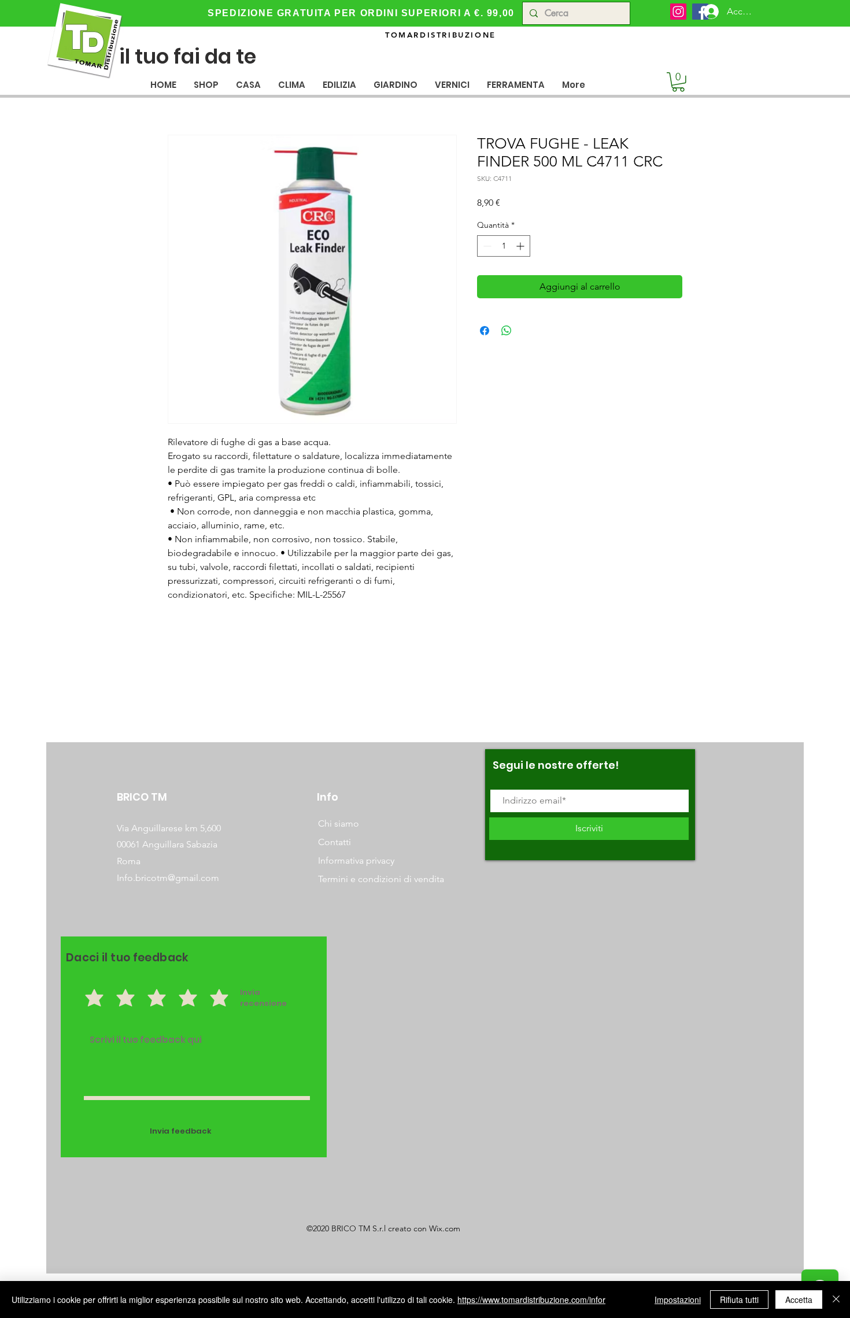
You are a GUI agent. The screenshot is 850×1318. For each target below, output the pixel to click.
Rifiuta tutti (739, 1299)
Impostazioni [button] (678, 1299)
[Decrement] (486, 246)
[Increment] (521, 246)
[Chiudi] (836, 1299)
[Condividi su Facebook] (484, 331)
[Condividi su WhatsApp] (506, 331)
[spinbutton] (503, 246)
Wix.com (444, 1228)
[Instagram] (678, 11)
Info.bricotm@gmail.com (168, 877)
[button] (248, 84)
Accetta (798, 1299)
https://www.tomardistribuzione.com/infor (531, 1299)
